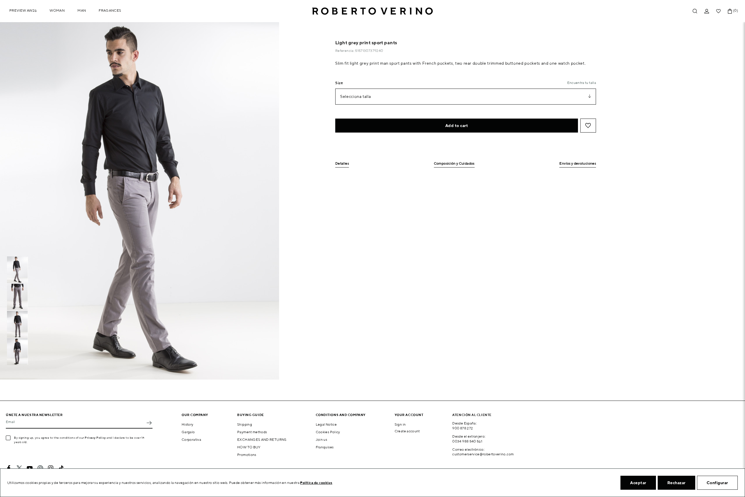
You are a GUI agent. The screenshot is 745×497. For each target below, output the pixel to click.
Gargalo (188, 432)
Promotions (246, 454)
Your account (409, 415)
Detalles (342, 163)
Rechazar (676, 482)
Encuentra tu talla (581, 82)
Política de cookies (316, 482)
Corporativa (191, 439)
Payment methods (252, 432)
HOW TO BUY (249, 447)
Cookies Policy (328, 432)
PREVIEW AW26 (23, 10)
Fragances (110, 10)
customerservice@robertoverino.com (483, 454)
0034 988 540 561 (467, 441)
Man (81, 10)
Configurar (717, 482)
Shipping (244, 424)
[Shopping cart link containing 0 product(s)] (730, 11)
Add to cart (456, 125)
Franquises (325, 447)
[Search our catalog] (695, 11)
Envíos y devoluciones (577, 163)
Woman (57, 10)
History (188, 424)
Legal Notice (326, 424)
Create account (407, 431)
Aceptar (638, 482)
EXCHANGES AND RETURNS (262, 439)
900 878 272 (462, 428)
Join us (321, 439)
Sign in (400, 424)
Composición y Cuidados (454, 163)
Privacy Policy (95, 437)
